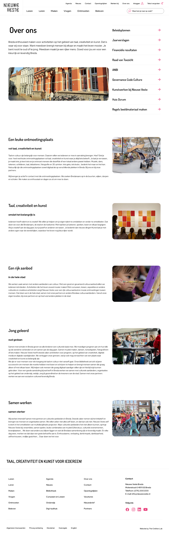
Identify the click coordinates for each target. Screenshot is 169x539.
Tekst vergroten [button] (153, 3)
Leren (42, 11)
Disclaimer (51, 528)
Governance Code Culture (127, 80)
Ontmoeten (83, 11)
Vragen (67, 11)
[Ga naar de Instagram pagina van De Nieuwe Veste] (133, 509)
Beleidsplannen (121, 30)
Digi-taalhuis (51, 508)
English (74, 528)
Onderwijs (50, 502)
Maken (54, 11)
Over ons (126, 3)
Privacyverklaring (36, 528)
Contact (88, 3)
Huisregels (63, 528)
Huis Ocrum (119, 99)
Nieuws (78, 3)
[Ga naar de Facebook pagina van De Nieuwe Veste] (127, 509)
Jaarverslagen (120, 40)
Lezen (29, 11)
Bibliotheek (51, 491)
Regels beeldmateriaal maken (129, 109)
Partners (88, 508)
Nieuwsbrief (89, 502)
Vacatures (88, 496)
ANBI (115, 70)
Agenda (69, 3)
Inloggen (136, 3)
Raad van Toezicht (122, 60)
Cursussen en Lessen (55, 496)
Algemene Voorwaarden (16, 528)
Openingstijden (101, 3)
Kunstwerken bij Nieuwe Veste (129, 89)
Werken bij (115, 3)
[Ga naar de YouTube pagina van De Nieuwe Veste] (145, 509)
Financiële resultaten (124, 50)
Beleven (99, 11)
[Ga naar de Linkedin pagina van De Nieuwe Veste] (139, 509)
